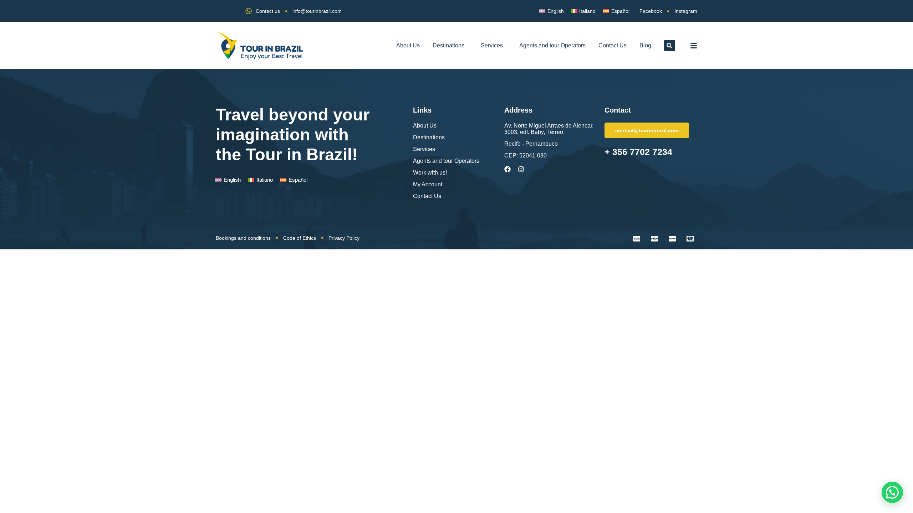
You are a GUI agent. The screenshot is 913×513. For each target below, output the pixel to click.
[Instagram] (521, 169)
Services (492, 45)
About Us (408, 45)
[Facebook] (507, 169)
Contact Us (612, 45)
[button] (669, 45)
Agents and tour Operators (552, 45)
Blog (645, 45)
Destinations (448, 45)
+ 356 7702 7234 (638, 152)
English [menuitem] (555, 11)
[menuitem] (551, 11)
